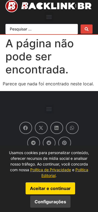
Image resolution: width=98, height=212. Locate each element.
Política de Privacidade (50, 169)
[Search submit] (87, 29)
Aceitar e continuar (50, 188)
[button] (49, 16)
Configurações (50, 201)
